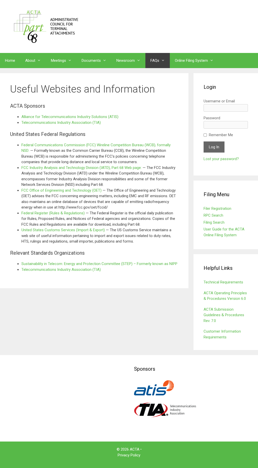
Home (10, 60)
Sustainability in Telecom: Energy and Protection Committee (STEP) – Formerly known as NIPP (99, 263)
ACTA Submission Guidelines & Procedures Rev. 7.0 (224, 315)
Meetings (58, 60)
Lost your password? (221, 159)
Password (212, 118)
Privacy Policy (129, 455)
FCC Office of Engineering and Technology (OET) (62, 190)
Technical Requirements (223, 282)
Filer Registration (217, 208)
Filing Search (214, 222)
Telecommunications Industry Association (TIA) (61, 122)
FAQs (154, 60)
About (30, 60)
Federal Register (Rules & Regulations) (53, 213)
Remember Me (221, 135)
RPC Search (213, 215)
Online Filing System (191, 60)
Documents (91, 60)
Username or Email (219, 101)
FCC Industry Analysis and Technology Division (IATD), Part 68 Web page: (82, 167)
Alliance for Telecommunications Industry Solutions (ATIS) (69, 116)
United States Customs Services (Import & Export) (63, 230)
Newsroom (125, 60)
